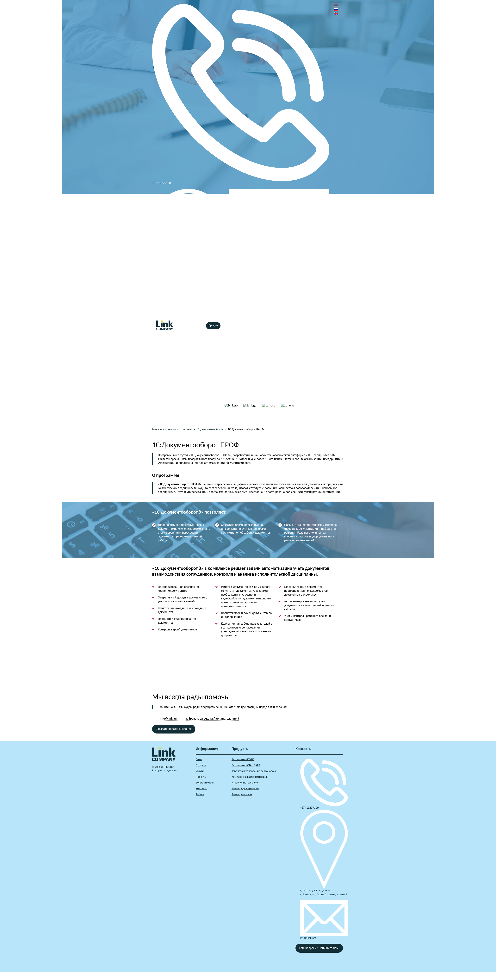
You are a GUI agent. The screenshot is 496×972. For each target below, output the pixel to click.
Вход (319, 325)
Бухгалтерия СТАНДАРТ (246, 765)
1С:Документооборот (210, 429)
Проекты (201, 777)
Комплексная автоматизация (249, 777)
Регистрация (322, 332)
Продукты (186, 429)
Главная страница (164, 429)
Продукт (213, 325)
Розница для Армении (245, 788)
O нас (199, 759)
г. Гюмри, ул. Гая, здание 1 (316, 890)
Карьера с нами (297, 325)
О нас (198, 325)
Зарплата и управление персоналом (254, 771)
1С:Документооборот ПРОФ (246, 429)
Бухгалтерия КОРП (243, 759)
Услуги (228, 325)
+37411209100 (161, 183)
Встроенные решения (251, 325)
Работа (200, 794)
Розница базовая (242, 794)
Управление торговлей (245, 782)
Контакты (275, 325)
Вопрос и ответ (205, 782)
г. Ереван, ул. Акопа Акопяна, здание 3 (177, 312)
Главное (184, 325)
